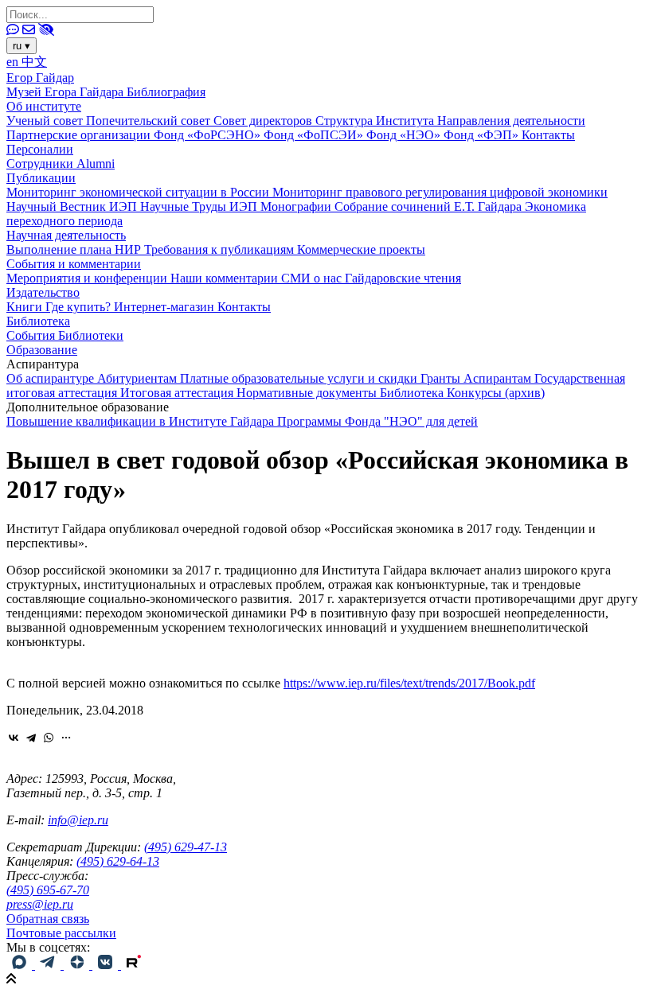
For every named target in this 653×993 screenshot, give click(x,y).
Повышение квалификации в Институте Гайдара (141, 421)
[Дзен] (78, 965)
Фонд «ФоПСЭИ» (315, 135)
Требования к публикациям (220, 249)
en (14, 61)
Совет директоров (264, 120)
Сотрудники (41, 163)
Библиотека (38, 321)
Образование (41, 349)
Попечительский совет (149, 120)
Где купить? (79, 306)
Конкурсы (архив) (496, 392)
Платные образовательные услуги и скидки (300, 378)
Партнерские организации (80, 135)
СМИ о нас (313, 278)
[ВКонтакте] (13, 737)
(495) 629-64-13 (117, 861)
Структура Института (376, 120)
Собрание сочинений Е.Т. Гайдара (429, 206)
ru (21, 46)
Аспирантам (498, 378)
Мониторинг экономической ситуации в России (139, 192)
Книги (25, 306)
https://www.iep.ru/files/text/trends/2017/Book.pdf (409, 683)
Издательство (43, 292)
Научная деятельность (66, 235)
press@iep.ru (39, 904)
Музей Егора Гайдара (66, 92)
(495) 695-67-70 (47, 890)
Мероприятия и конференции (88, 278)
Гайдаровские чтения (403, 278)
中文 (34, 61)
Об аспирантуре (51, 378)
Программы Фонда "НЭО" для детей (377, 421)
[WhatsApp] (48, 737)
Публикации (41, 178)
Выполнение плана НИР (75, 249)
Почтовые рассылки (61, 933)
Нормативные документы (308, 392)
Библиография (166, 92)
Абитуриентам (138, 378)
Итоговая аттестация (178, 392)
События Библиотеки (64, 335)
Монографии (297, 206)
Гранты (441, 378)
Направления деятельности (511, 120)
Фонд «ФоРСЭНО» (209, 135)
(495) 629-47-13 (185, 847)
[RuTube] (134, 965)
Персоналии (39, 149)
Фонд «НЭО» (405, 135)
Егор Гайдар (40, 77)
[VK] (106, 965)
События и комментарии (73, 264)
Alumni (95, 163)
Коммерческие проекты (361, 249)
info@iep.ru (78, 820)
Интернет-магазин (165, 306)
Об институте (43, 106)
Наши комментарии (225, 278)
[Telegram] (31, 737)
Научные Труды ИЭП (200, 206)
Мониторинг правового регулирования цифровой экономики (440, 192)
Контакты (548, 135)
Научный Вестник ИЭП (73, 206)
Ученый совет (46, 120)
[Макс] (20, 965)
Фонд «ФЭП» (483, 135)
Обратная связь (47, 918)
